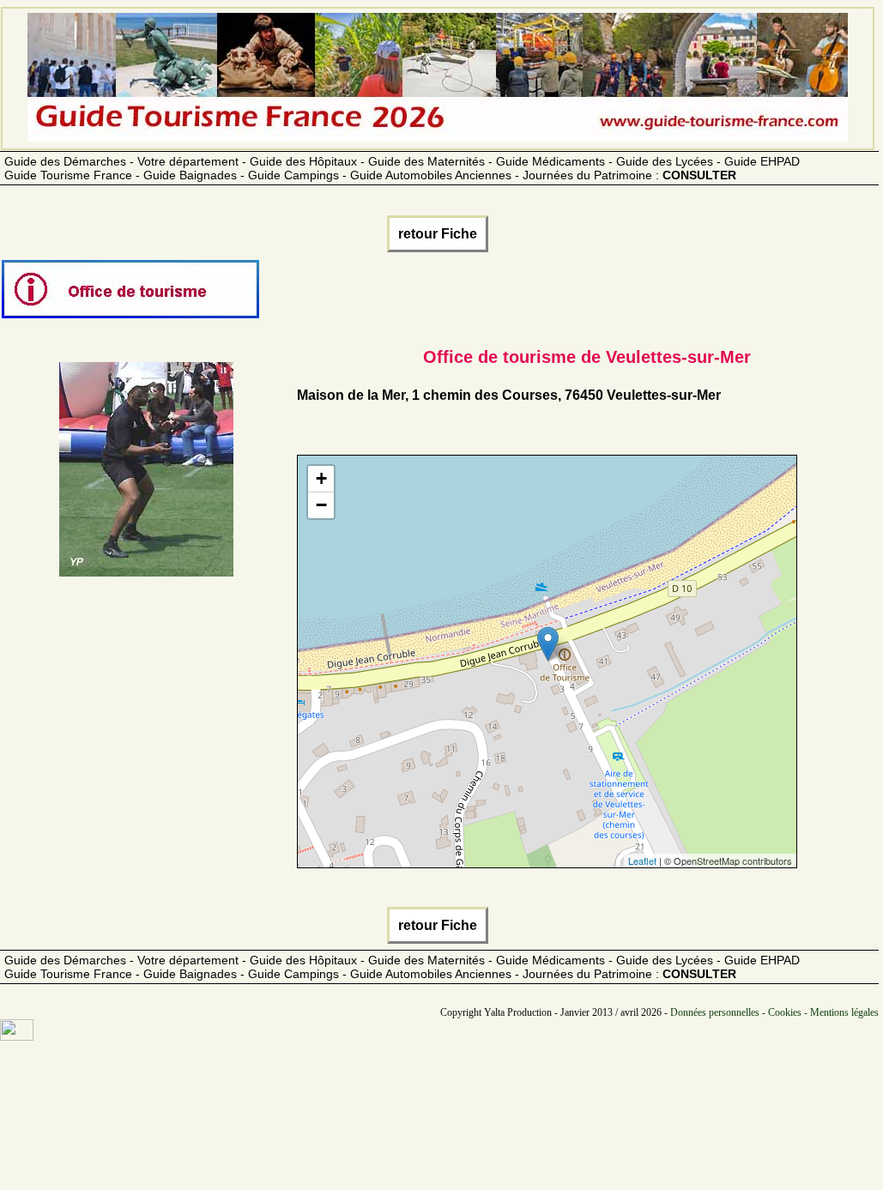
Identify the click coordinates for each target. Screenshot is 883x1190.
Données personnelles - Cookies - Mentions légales (774, 1012)
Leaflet (642, 860)
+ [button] (321, 478)
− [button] (321, 505)
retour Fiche (438, 234)
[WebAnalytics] (16, 1036)
